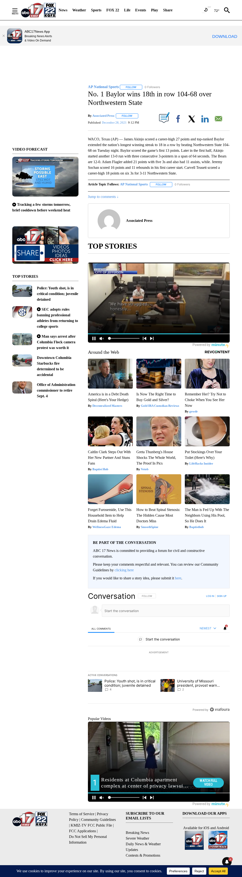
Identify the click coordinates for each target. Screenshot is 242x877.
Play (154, 10)
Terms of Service (81, 814)
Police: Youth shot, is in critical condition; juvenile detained (57, 293)
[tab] (101, 628)
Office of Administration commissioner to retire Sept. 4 (56, 390)
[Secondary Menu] (18, 10)
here (178, 578)
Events (140, 10)
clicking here (124, 570)
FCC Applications (82, 831)
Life (127, 10)
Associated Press (103, 115)
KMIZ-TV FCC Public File (91, 825)
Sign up (221, 596)
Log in (210, 596)
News (63, 10)
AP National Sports (134, 184)
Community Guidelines (98, 820)
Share (168, 10)
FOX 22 (112, 10)
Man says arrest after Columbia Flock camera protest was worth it (56, 342)
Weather (79, 10)
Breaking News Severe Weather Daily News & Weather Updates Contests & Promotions (143, 844)
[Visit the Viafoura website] (220, 709)
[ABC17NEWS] (38, 10)
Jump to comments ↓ (103, 197)
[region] (159, 652)
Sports (96, 10)
